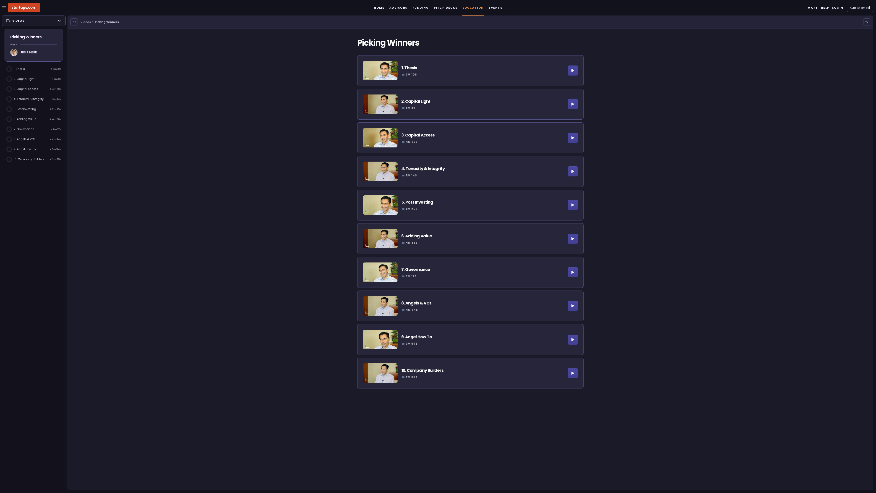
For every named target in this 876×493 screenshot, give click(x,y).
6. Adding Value (416, 236)
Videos (86, 22)
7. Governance (415, 269)
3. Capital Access (418, 135)
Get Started (860, 7)
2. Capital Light (415, 101)
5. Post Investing (417, 202)
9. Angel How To (416, 337)
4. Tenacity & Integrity (423, 168)
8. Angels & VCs (416, 303)
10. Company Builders (422, 370)
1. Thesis (409, 68)
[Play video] (573, 71)
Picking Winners (107, 22)
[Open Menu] (74, 22)
